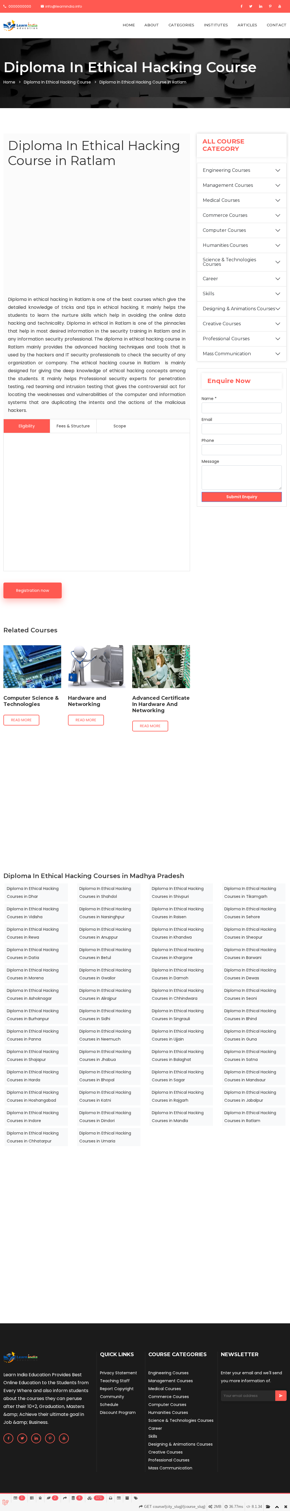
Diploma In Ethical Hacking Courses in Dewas (250, 974)
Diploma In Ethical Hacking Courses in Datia (33, 953)
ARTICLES (247, 25)
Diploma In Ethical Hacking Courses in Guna (250, 1035)
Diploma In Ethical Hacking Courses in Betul (105, 953)
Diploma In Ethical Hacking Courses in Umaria (105, 1137)
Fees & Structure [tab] (73, 426)
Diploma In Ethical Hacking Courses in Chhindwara (178, 994)
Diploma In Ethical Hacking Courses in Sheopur (250, 933)
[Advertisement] (96, 233)
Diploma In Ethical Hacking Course (57, 82)
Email (207, 419)
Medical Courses (221, 200)
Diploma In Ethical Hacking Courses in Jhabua (105, 1055)
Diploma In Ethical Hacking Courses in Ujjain (178, 1035)
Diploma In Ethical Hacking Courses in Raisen (178, 913)
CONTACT (277, 25)
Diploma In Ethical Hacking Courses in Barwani (250, 953)
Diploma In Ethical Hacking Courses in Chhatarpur (33, 1137)
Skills (208, 293)
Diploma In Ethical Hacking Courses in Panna (33, 1035)
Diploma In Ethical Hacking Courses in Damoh (178, 974)
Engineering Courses (226, 170)
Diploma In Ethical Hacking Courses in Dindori (105, 1116)
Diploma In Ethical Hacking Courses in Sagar (178, 1076)
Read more (21, 720)
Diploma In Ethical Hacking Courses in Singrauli (178, 1015)
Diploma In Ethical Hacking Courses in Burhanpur (33, 1015)
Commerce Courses (225, 215)
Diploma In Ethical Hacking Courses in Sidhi (105, 1015)
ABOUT (151, 25)
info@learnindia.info (63, 6)
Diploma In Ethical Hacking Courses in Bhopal (105, 1076)
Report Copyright (117, 1389)
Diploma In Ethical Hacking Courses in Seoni (250, 994)
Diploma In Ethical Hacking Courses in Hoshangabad (33, 1096)
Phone (208, 440)
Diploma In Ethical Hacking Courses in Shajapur (33, 1055)
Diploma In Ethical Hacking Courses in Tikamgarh (250, 892)
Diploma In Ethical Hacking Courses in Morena (33, 974)
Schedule (109, 1404)
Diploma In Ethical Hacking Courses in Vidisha (33, 913)
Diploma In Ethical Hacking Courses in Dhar (33, 892)
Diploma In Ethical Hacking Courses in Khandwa (178, 933)
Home (9, 82)
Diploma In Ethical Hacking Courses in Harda (33, 1076)
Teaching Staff (115, 1381)
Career (210, 278)
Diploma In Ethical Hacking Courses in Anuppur (105, 933)
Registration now (32, 590)
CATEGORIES (181, 25)
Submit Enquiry (241, 497)
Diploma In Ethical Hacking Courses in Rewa (33, 933)
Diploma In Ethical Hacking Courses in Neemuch (105, 1035)
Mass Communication (227, 353)
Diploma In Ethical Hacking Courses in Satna (250, 1055)
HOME (129, 25)
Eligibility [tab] (27, 426)
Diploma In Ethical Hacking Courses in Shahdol (105, 892)
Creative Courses (222, 323)
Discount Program (118, 1412)
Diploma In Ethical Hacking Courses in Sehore (250, 913)
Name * (209, 398)
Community (112, 1396)
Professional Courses (226, 338)
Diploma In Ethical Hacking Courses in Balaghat (178, 1055)
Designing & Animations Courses (239, 308)
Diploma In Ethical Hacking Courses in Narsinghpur (105, 913)
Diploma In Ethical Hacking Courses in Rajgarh (178, 1096)
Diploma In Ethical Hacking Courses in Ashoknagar (33, 994)
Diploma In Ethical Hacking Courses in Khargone (178, 953)
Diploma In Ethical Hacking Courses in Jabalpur (250, 1096)
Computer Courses (224, 230)
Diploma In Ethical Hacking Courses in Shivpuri (178, 892)
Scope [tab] (120, 426)
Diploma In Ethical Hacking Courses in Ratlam (250, 1116)
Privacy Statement (118, 1373)
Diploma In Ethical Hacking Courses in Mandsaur (250, 1076)
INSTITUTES (216, 25)
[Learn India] (20, 25)
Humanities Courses (225, 245)
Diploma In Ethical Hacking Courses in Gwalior (105, 974)
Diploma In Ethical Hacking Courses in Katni (105, 1096)
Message (210, 461)
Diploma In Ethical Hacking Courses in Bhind (250, 1015)
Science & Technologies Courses (229, 262)
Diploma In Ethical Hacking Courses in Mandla (178, 1116)
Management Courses (228, 185)
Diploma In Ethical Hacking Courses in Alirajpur (105, 994)
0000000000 (19, 6)
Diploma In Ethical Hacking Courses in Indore (33, 1116)
